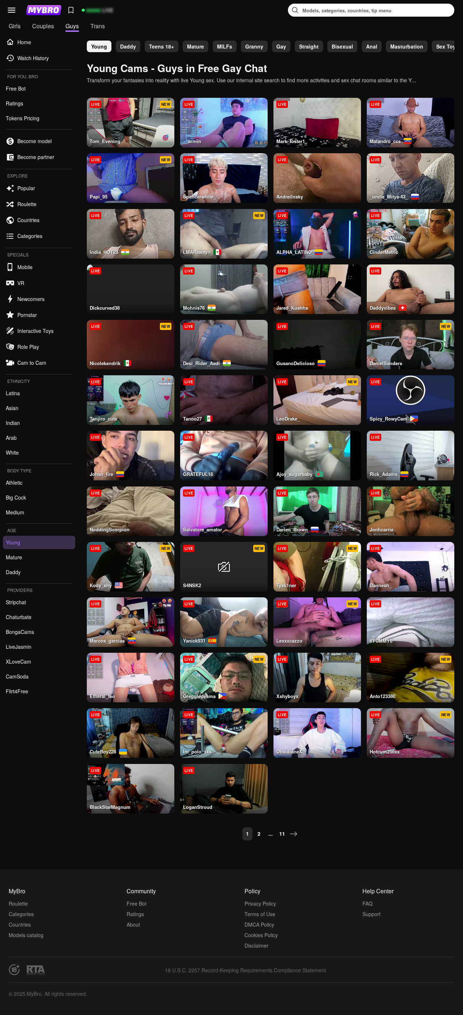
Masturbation (406, 46)
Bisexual (342, 46)
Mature (195, 46)
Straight (309, 46)
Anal (371, 46)
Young (99, 46)
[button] (11, 10)
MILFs (224, 46)
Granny (254, 46)
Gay (281, 46)
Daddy (128, 46)
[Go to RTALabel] (36, 969)
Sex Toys (447, 46)
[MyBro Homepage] (43, 10)
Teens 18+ (161, 46)
